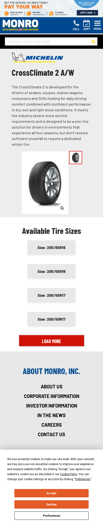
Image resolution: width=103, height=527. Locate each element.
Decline (51, 504)
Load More (51, 341)
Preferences (51, 515)
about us (52, 386)
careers (51, 425)
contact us (51, 434)
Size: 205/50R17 (51, 319)
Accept (51, 493)
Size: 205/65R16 (52, 247)
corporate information (51, 396)
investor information (51, 406)
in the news (51, 415)
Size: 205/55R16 (52, 271)
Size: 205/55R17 (51, 295)
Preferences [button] (82, 479)
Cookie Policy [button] (68, 474)
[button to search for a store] (93, 41)
